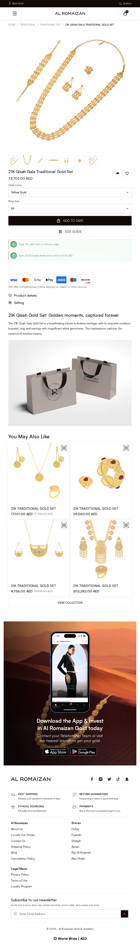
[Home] (70, 13)
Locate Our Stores (23, 835)
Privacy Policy (20, 874)
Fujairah (76, 835)
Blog (14, 852)
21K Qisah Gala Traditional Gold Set (89, 24)
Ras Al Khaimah (81, 852)
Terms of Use (19, 880)
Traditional (28, 24)
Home (11, 24)
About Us (17, 829)
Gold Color (15, 185)
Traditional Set (50, 24)
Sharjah (76, 841)
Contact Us (18, 841)
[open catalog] (14, 13)
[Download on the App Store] (55, 752)
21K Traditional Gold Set (33, 508)
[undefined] (92, 779)
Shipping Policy (21, 847)
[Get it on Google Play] (83, 752)
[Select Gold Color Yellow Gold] (70, 192)
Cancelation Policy (23, 858)
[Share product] (117, 173)
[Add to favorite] (127, 173)
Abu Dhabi (78, 858)
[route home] (30, 779)
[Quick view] (64, 448)
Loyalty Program (21, 886)
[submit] (124, 914)
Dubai (75, 829)
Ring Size (13, 201)
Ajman (75, 847)
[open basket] (125, 13)
